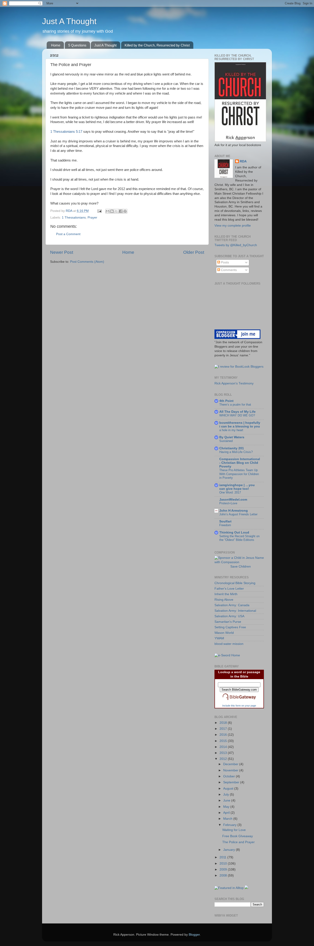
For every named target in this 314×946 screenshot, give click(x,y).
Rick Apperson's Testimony (234, 383)
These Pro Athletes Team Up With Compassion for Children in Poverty (239, 473)
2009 (224, 869)
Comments (228, 270)
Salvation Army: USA (229, 616)
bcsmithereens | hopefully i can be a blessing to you (239, 424)
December (231, 764)
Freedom (225, 525)
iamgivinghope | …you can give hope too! (237, 486)
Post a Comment (68, 234)
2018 (224, 722)
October (229, 776)
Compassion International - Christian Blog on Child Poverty (239, 462)
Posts (224, 262)
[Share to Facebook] (120, 211)
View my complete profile (232, 225)
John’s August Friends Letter (238, 514)
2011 (223, 857)
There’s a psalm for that (235, 404)
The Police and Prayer (238, 842)
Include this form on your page (239, 705)
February (230, 825)
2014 (224, 747)
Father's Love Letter (229, 588)
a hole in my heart (231, 430)
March (228, 818)
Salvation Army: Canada (231, 605)
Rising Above (223, 599)
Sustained (226, 441)
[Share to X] (116, 211)
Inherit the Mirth (225, 594)
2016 (224, 734)
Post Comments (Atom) (87, 261)
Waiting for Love (234, 830)
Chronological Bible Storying (234, 583)
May (226, 806)
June (227, 800)
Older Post (193, 252)
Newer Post (61, 252)
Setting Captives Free (230, 627)
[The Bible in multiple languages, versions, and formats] (239, 701)
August (228, 788)
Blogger (194, 934)
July (226, 794)
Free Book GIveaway (237, 836)
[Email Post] (99, 211)
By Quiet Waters (231, 437)
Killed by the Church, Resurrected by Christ (157, 45)
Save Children (240, 566)
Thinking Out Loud (234, 532)
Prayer (92, 217)
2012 (224, 759)
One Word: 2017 (230, 492)
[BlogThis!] (112, 211)
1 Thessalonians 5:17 (66, 131)
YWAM (219, 638)
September (231, 782)
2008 (224, 875)
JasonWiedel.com (233, 499)
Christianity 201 (231, 448)
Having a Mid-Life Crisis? (236, 452)
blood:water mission (228, 644)
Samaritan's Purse (227, 621)
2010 (224, 863)
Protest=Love (228, 503)
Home (55, 45)
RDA (243, 161)
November (231, 770)
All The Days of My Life (237, 411)
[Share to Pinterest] (125, 211)
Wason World (224, 633)
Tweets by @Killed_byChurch (235, 245)
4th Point (226, 401)
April (227, 812)
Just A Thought (69, 21)
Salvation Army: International (235, 610)
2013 (224, 753)
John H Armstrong (233, 510)
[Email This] (107, 211)
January (229, 849)
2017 (224, 728)
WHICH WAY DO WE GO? (237, 415)
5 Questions (77, 45)
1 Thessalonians (74, 217)
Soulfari (225, 521)
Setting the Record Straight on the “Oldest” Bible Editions (239, 538)
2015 (224, 741)
